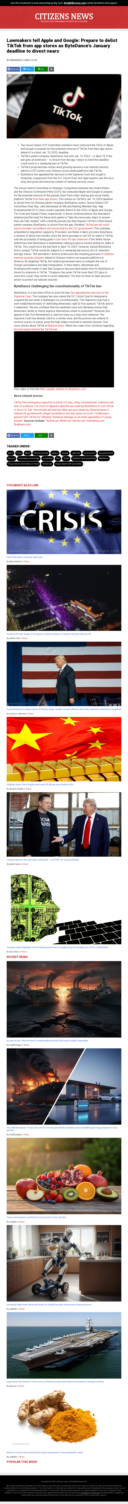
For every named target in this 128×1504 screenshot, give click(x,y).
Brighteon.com (22, 424)
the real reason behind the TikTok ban (35, 329)
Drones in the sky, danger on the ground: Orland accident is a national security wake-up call (49, 634)
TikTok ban (47, 464)
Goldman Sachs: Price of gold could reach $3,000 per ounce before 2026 (40, 784)
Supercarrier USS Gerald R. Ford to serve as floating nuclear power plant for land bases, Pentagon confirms (55, 1382)
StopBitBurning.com (75, 3)
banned (11, 458)
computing (47, 458)
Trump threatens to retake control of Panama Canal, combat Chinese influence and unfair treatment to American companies (64, 709)
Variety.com (79, 420)
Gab (42, 69)
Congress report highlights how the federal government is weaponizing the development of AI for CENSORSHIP (57, 947)
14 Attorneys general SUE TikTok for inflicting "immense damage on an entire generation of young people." (62, 417)
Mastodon (15, 69)
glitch (10, 453)
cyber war (76, 453)
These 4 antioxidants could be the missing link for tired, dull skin (36, 1217)
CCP (58, 458)
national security (41, 453)
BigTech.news (56, 325)
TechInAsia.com (95, 420)
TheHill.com (52, 420)
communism (89, 453)
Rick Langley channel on (63, 389)
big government (106, 453)
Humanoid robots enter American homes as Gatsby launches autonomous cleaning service (49, 1304)
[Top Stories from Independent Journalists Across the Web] (64, 24)
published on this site (90, 1493)
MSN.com (65, 420)
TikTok (66, 458)
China (19, 453)
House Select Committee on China (23, 464)
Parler (28, 69)
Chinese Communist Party (84, 458)
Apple (27, 453)
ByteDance (103, 458)
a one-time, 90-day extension (71, 239)
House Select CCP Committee (68, 464)
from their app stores (45, 199)
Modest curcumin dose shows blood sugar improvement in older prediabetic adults (45, 1452)
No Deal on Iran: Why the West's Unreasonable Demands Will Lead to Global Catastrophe (47, 1041)
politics (55, 453)
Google (65, 453)
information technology (28, 458)
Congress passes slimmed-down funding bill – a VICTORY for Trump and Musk (43, 860)
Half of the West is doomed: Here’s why (25, 557)
